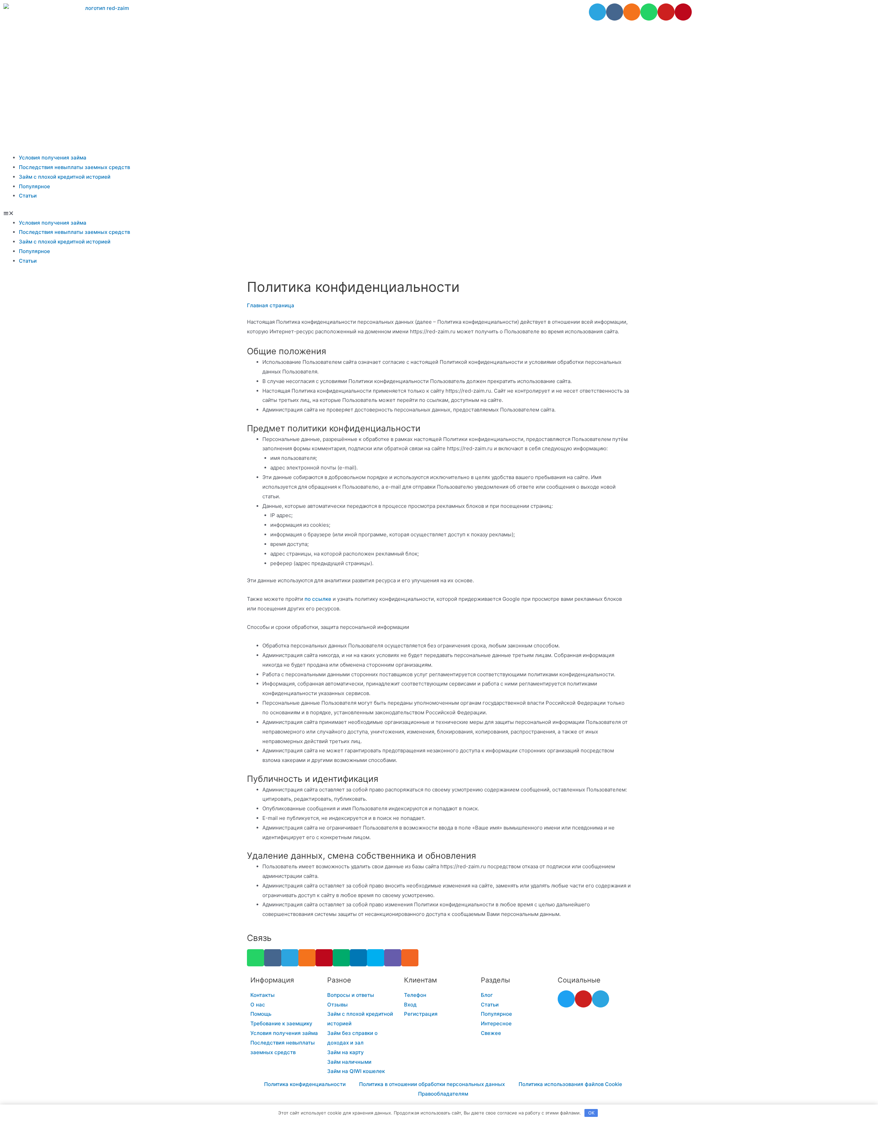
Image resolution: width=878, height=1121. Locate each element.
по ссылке (318, 599)
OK (591, 1113)
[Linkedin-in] (358, 957)
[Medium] (341, 957)
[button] (439, 213)
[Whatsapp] (648, 12)
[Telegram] (597, 12)
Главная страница (270, 305)
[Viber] (392, 957)
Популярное (34, 186)
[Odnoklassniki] (631, 12)
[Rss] (409, 957)
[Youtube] (666, 12)
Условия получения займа (52, 157)
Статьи (28, 195)
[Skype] (375, 957)
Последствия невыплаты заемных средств (74, 167)
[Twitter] (566, 998)
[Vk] (614, 12)
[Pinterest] (683, 12)
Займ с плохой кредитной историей (64, 177)
